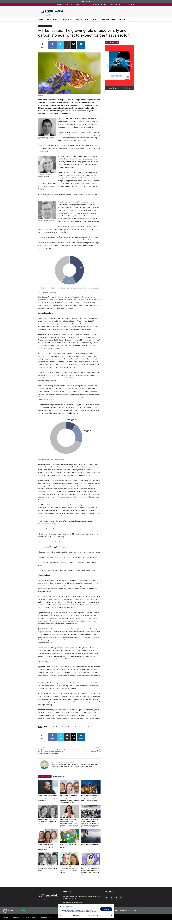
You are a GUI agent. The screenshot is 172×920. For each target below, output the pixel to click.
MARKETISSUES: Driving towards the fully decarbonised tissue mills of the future (48, 821)
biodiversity (63, 726)
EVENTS (113, 19)
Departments (41, 26)
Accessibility (6, 917)
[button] (132, 19)
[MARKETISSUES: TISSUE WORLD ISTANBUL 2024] (91, 836)
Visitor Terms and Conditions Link (41, 917)
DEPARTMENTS (52, 19)
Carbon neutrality (72, 726)
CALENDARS (110, 4)
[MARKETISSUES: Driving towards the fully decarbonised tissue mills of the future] (48, 811)
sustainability (86, 726)
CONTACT (118, 4)
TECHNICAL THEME (82, 19)
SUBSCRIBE (105, 19)
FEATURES (95, 19)
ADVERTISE (103, 4)
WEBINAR (122, 19)
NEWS (41, 19)
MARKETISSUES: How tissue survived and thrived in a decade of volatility (47, 868)
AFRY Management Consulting (51, 726)
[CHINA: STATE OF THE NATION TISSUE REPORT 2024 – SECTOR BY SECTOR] (69, 836)
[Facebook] (125, 4)
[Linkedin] (128, 4)
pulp (80, 726)
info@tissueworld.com (76, 902)
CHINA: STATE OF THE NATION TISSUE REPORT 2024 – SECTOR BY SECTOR (69, 846)
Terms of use (26, 917)
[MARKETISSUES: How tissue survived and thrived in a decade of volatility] (48, 858)
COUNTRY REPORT (66, 19)
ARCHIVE (73, 4)
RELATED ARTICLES (44, 776)
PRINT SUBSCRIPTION (81, 4)
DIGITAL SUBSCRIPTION (93, 4)
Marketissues (48, 26)
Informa (86, 1)
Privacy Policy (16, 917)
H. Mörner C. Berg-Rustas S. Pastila (49, 39)
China (83, 793)
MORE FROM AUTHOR (59, 776)
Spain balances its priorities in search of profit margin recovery (87, 751)
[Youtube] (131, 4)
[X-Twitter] (133, 4)
